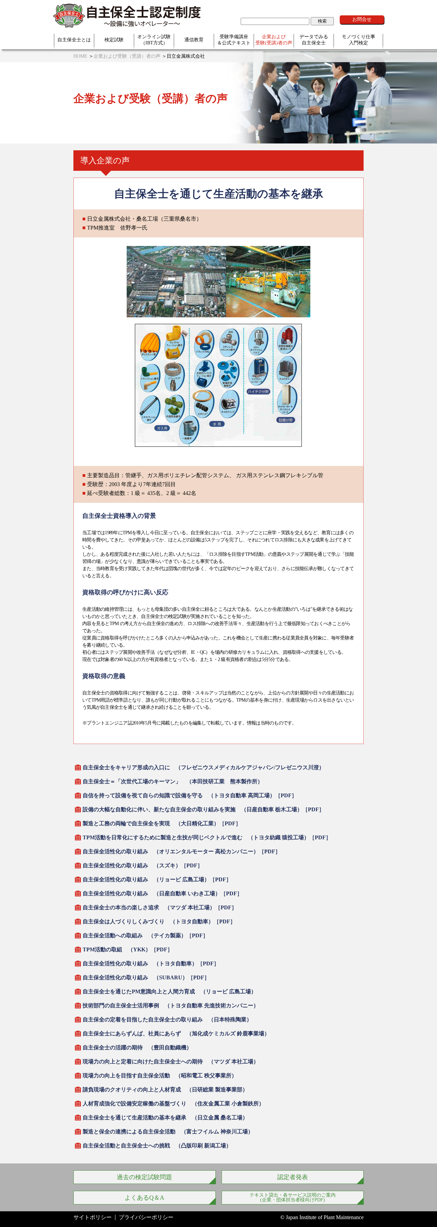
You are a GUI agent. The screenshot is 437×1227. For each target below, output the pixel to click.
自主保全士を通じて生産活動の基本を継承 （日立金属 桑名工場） (165, 1117)
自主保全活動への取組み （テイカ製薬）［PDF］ (145, 935)
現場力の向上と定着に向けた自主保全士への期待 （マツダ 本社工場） (171, 1061)
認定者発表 (292, 1177)
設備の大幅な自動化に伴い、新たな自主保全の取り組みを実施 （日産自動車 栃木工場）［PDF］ (203, 809)
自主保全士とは (74, 39)
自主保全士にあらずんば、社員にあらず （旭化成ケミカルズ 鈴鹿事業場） (176, 1033)
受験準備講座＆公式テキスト (234, 39)
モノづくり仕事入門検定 (358, 39)
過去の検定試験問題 (144, 1177)
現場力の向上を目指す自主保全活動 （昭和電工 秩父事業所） (160, 1075)
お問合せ (361, 19)
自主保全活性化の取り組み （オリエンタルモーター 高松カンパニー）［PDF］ (182, 851)
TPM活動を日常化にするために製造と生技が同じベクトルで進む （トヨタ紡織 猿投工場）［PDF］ (207, 837)
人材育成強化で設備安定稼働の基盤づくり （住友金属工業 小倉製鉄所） (173, 1103)
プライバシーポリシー (146, 1217)
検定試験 (114, 39)
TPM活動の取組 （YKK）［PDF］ (128, 949)
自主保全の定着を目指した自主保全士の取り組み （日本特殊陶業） (167, 1019)
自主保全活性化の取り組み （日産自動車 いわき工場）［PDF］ (162, 893)
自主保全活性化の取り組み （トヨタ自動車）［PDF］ (151, 963)
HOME (80, 56)
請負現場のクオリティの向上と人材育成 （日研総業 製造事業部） (165, 1089)
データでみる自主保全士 (313, 39)
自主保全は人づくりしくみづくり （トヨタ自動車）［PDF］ (159, 921)
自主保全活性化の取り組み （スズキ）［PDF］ (143, 865)
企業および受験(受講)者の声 (273, 39)
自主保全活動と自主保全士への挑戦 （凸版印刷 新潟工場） (157, 1145)
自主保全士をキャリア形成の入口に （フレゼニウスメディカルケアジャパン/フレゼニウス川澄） (203, 767)
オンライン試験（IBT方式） (154, 39)
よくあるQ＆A (144, 1197)
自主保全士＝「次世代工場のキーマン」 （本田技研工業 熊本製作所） (173, 781)
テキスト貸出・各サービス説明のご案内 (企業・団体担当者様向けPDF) (293, 1197)
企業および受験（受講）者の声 (127, 56)
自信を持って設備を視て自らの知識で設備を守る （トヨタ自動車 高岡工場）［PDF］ (190, 795)
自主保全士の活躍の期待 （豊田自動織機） (137, 1047)
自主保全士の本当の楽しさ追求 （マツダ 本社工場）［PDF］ (160, 907)
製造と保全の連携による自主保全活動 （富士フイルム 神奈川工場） (168, 1131)
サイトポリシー (92, 1217)
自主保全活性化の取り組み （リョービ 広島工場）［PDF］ (157, 879)
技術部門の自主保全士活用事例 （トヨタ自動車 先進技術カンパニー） (171, 1005)
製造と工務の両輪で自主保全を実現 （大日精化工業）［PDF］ (162, 823)
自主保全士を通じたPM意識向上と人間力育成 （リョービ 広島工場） (169, 991)
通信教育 (193, 39)
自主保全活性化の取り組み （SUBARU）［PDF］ (146, 977)
